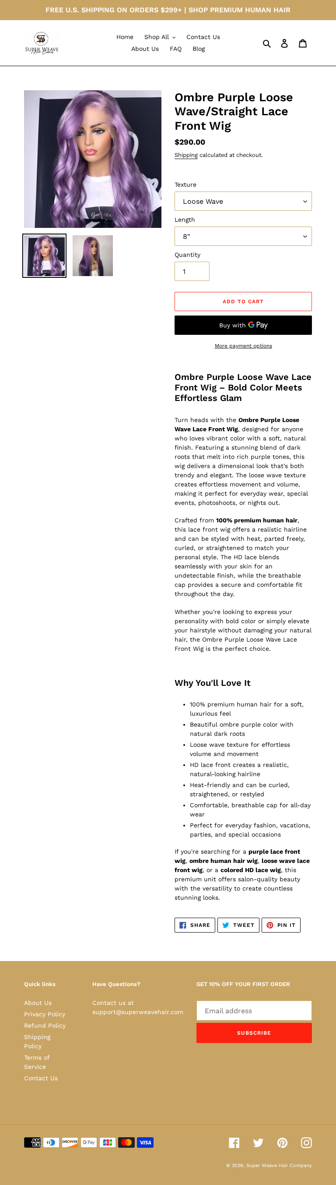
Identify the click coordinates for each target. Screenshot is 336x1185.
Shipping (186, 155)
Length (185, 219)
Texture (185, 184)
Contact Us (41, 1078)
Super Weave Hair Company (279, 1165)
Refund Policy (45, 1025)
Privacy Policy (44, 1014)
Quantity (187, 254)
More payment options (243, 346)
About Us (38, 1002)
